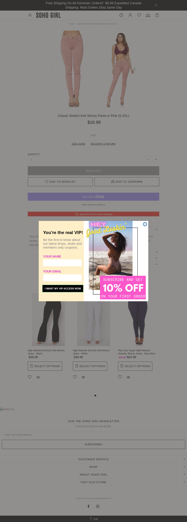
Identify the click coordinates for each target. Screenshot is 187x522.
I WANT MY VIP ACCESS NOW (63, 288)
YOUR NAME (52, 256)
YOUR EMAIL (52, 271)
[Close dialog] (145, 224)
